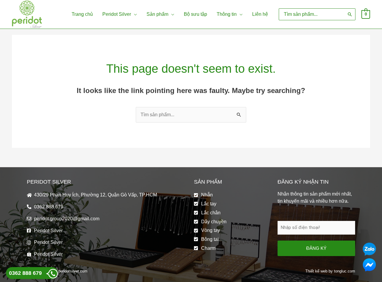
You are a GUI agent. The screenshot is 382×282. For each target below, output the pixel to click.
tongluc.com (344, 271)
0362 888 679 (25, 273)
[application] (134, 14)
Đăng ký (316, 248)
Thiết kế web (316, 271)
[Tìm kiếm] (350, 14)
